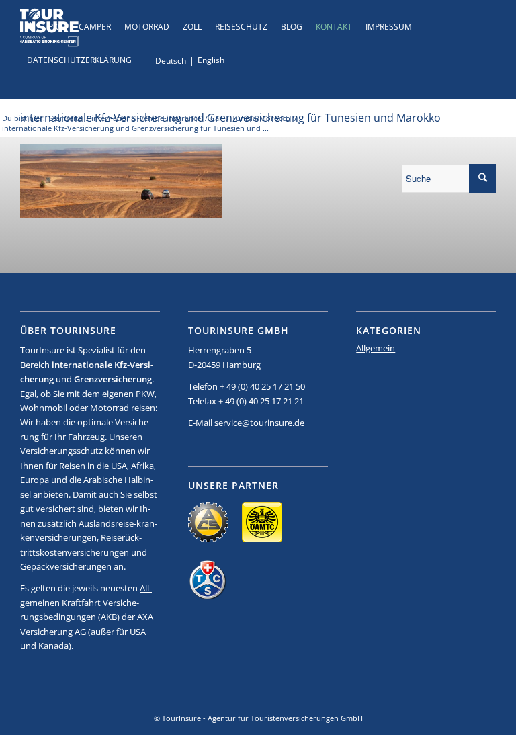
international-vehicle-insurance (146, 118)
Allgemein (375, 348)
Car (216, 118)
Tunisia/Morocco (261, 118)
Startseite (65, 118)
